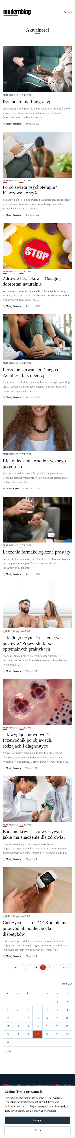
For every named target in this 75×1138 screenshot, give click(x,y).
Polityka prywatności (45, 1110)
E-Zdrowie (25, 95)
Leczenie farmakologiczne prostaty (36, 552)
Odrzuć (37, 1130)
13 (62, 967)
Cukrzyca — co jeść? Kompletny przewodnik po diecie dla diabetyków (34, 928)
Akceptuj (37, 1120)
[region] (37, 1112)
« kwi (8, 1050)
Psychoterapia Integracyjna (29, 101)
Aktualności (10, 95)
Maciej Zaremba (13, 124)
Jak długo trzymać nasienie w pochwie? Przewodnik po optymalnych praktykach (31, 643)
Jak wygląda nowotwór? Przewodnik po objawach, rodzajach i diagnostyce (27, 740)
